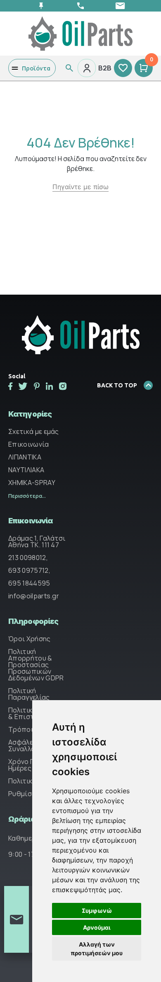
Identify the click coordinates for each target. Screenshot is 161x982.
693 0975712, (29, 570)
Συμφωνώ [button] (97, 910)
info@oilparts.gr (33, 595)
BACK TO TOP (117, 385)
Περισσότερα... (27, 496)
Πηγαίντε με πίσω (80, 187)
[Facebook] (10, 386)
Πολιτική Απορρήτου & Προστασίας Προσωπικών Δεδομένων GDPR (36, 664)
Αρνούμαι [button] (97, 927)
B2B (104, 68)
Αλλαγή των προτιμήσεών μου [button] (97, 948)
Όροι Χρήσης (29, 638)
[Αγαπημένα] (123, 68)
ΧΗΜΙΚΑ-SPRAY (31, 482)
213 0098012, (28, 557)
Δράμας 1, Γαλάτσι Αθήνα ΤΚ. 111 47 (36, 541)
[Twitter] (23, 386)
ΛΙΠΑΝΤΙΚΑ (24, 457)
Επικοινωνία (28, 444)
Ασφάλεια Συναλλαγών (27, 745)
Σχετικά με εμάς (33, 431)
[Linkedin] (49, 386)
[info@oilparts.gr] (120, 5)
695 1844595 (29, 583)
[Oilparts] (80, 33)
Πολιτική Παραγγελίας (29, 694)
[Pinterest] (37, 386)
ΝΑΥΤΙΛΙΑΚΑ (26, 469)
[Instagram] (62, 386)
